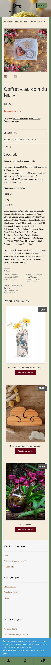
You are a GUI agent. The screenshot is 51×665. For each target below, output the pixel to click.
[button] (44, 32)
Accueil (9, 22)
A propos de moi (10, 629)
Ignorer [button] (6, 653)
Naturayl (15, 121)
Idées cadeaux (34, 119)
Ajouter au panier (25, 372)
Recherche (25, 661)
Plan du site (9, 567)
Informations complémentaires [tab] (21, 140)
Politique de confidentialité (15, 561)
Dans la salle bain (20, 22)
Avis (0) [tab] (7, 147)
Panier (6, 598)
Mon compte (8, 661)
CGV (6, 556)
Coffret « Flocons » (11, 275)
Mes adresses (10, 587)
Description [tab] (10, 133)
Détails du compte (11, 592)
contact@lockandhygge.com (16, 635)
